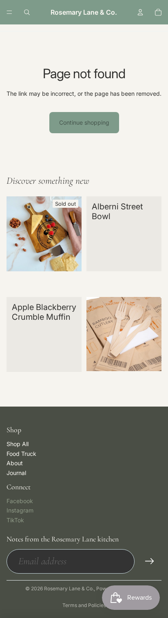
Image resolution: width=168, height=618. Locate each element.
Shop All (18, 443)
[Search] (27, 12)
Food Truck (21, 453)
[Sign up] (149, 561)
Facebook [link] (20, 500)
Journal (16, 472)
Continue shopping (84, 122)
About (15, 463)
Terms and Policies (84, 605)
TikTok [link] (15, 520)
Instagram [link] (20, 510)
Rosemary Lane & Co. (69, 588)
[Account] (140, 12)
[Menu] (9, 12)
